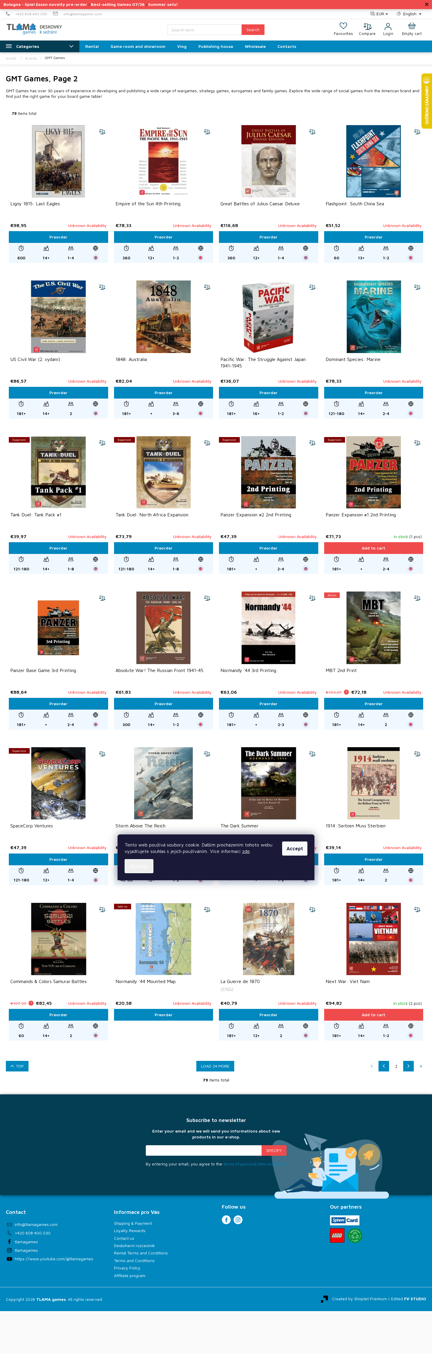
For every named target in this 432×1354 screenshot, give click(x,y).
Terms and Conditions (134, 1260)
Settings (139, 866)
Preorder (58, 236)
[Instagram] (238, 1219)
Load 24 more (215, 1066)
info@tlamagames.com (36, 1224)
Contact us (124, 1238)
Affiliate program (129, 1275)
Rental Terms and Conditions (141, 1252)
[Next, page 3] (408, 1066)
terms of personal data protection (255, 1163)
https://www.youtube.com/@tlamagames (54, 1258)
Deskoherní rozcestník (134, 1245)
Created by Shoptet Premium (359, 1298)
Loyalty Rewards (129, 1230)
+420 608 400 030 (33, 1232)
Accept (295, 848)
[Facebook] (226, 1219)
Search (253, 29)
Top (20, 1066)
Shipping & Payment (133, 1223)
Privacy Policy (127, 1267)
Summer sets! (163, 4)
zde (246, 851)
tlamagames (26, 1241)
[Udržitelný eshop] (355, 1235)
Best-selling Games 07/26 (118, 4)
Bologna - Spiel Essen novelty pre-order (45, 4)
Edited (408, 1298)
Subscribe (274, 1150)
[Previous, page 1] (384, 1066)
